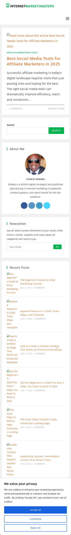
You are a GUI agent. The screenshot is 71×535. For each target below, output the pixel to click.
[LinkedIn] (39, 205)
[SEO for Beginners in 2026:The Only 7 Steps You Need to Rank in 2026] (12, 386)
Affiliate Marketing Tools (22, 52)
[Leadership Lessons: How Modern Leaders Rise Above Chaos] (12, 459)
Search (10, 124)
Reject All (35, 527)
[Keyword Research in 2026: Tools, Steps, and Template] (12, 314)
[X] (47, 205)
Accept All (35, 509)
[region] (35, 506)
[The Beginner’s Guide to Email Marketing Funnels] (12, 283)
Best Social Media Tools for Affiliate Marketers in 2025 (34, 61)
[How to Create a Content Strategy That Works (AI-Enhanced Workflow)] (12, 349)
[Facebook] (24, 205)
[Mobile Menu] (67, 18)
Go (57, 246)
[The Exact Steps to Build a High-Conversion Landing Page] (12, 423)
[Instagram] (31, 205)
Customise (35, 518)
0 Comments (15, 108)
